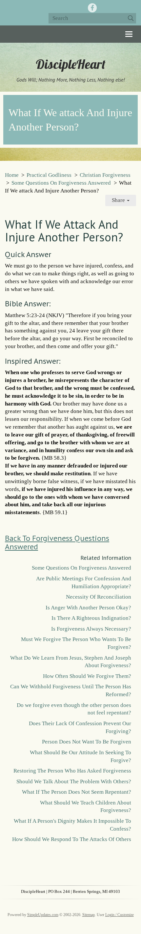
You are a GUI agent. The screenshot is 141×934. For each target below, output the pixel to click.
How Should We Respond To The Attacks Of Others (71, 839)
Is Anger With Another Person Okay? (88, 608)
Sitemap (88, 914)
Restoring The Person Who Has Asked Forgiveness (72, 771)
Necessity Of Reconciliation (98, 597)
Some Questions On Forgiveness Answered (61, 183)
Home (12, 175)
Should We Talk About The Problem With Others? (73, 781)
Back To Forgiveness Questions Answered (57, 542)
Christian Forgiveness (105, 175)
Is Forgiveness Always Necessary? (91, 629)
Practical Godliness (49, 175)
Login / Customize (119, 914)
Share (119, 200)
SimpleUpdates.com (42, 914)
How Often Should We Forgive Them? (87, 676)
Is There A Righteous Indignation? (91, 618)
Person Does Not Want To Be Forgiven (86, 742)
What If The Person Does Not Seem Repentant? (76, 792)
